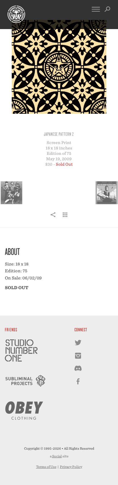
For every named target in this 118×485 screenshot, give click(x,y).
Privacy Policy (71, 467)
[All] (65, 218)
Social (57, 456)
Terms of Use (46, 467)
